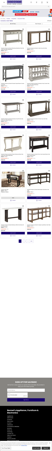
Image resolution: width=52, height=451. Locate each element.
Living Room (13, 18)
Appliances (10, 416)
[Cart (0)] (47, 2)
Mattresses (10, 418)
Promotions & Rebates (13, 426)
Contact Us (10, 433)
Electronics (10, 421)
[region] (26, 446)
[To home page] (14, 2)
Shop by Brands (11, 438)
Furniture (8, 18)
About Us (9, 430)
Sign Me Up (26, 399)
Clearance (10, 425)
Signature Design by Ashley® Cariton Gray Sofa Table (37, 48)
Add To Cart (13, 56)
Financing (9, 432)
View (13, 197)
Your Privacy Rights (6, 448)
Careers (9, 437)
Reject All (46, 448)
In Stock (9, 423)
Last (31, 241)
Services (9, 428)
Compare (14, 58)
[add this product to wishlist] (23, 29)
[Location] (36, 2)
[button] (4, 2)
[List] (31, 2)
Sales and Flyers (11, 435)
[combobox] (38, 24)
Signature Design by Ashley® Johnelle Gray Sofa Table (37, 118)
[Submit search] (48, 6)
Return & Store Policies (13, 440)
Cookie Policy (24, 445)
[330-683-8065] (42, 2)
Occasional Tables (21, 18)
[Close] (49, 442)
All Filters (14, 23)
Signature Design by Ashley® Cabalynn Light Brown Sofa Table (38, 224)
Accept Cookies (36, 448)
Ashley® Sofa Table (4, 189)
